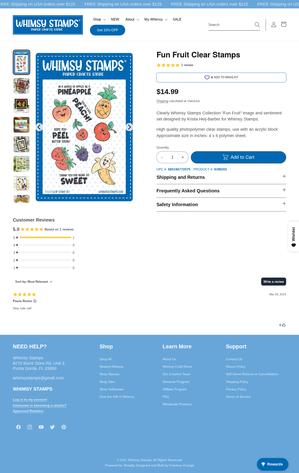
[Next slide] (129, 127)
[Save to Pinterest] (129, 56)
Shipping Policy (237, 381)
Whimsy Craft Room (177, 366)
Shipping (162, 101)
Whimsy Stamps (140, 460)
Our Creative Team (177, 374)
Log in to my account (30, 399)
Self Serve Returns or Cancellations (252, 374)
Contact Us (234, 359)
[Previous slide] (39, 127)
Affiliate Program (175, 389)
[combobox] (234, 25)
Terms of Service (238, 396)
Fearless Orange (181, 465)
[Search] (257, 24)
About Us (169, 359)
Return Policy (236, 366)
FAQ (166, 396)
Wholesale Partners (177, 404)
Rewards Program (176, 381)
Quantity (163, 147)
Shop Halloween (112, 389)
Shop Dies (107, 381)
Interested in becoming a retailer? (40, 405)
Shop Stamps (109, 374)
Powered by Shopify (120, 465)
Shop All (105, 359)
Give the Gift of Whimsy (117, 396)
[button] (99, 19)
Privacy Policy (236, 389)
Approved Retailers (28, 411)
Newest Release (112, 366)
